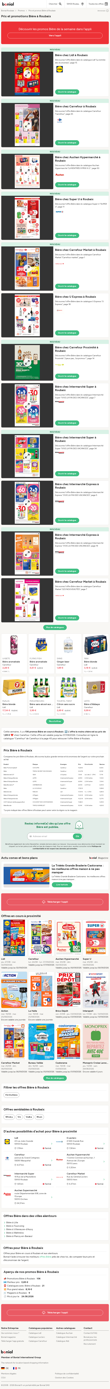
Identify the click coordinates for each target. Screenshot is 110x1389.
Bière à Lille (12, 1222)
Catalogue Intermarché (66, 1337)
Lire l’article (62, 884)
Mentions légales (8, 1373)
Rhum (39, 1117)
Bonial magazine (8, 1337)
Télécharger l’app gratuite (12, 1341)
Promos (21, 11)
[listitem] (14, 654)
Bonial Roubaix (7, 11)
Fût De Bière (11, 1095)
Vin (19, 1117)
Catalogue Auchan (64, 1333)
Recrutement (90, 1344)
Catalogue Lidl (35, 1333)
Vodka (29, 1117)
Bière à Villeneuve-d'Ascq (19, 1229)
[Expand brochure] (27, 74)
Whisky (9, 1117)
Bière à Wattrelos (15, 1232)
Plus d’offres (55, 721)
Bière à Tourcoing (15, 1226)
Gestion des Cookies (64, 1377)
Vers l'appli (55, 35)
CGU (3, 1377)
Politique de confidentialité (67, 1373)
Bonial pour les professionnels (90, 1338)
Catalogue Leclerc (37, 1337)
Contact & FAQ (90, 1333)
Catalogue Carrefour (38, 1341)
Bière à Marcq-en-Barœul (19, 1236)
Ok (77, 836)
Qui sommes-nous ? (10, 1333)
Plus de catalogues (55, 627)
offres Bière (45, 1256)
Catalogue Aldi (62, 1341)
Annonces (101, 11)
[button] (55, 72)
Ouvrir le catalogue (67, 92)
